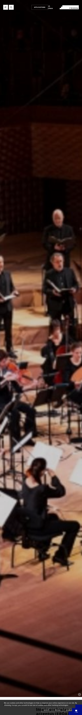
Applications (39, 7)
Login (50, 8)
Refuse (57, 710)
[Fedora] (69, 7)
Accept (46, 710)
